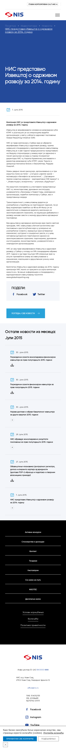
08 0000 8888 (42, 669)
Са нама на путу (33, 580)
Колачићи (33, 618)
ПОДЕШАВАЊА (48, 739)
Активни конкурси (33, 532)
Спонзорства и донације (33, 541)
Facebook (35, 709)
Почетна (10, 25)
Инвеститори (29, 25)
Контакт (33, 551)
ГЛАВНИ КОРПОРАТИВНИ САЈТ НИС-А (43, 4)
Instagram (35, 717)
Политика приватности (33, 625)
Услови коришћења (33, 612)
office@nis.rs (33, 688)
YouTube (34, 725)
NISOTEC (33, 589)
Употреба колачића (53, 733)
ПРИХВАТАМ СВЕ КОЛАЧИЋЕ (20, 739)
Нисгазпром (33, 570)
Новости (47, 25)
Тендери (33, 561)
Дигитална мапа (33, 599)
